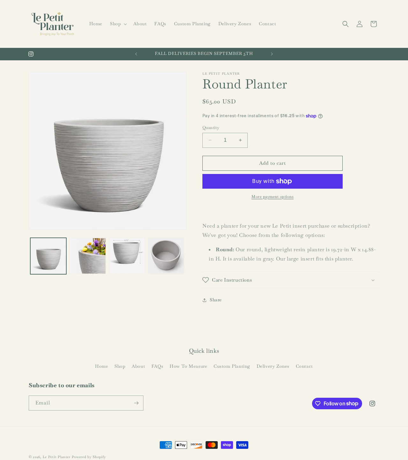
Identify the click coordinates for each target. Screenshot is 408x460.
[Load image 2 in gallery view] (87, 256)
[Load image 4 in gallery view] (166, 256)
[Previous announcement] (136, 54)
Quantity (210, 127)
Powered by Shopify (89, 457)
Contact (304, 366)
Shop (119, 366)
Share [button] (216, 300)
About (138, 366)
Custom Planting (232, 366)
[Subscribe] (136, 403)
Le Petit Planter (56, 457)
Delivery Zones (273, 366)
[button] (117, 23)
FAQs (157, 366)
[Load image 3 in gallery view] (127, 256)
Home (101, 366)
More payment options (272, 196)
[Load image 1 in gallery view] (48, 256)
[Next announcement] (272, 54)
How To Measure (188, 366)
